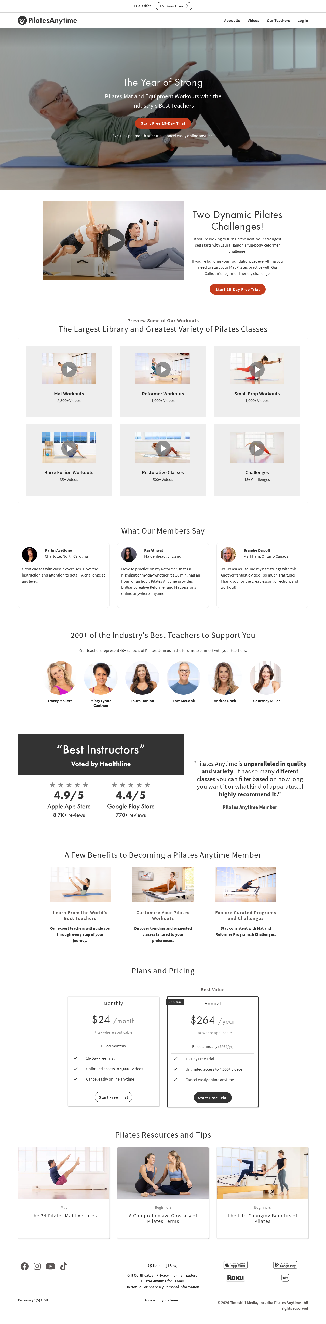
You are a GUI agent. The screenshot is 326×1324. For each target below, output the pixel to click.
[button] (113, 240)
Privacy (162, 1275)
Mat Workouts (69, 393)
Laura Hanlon (142, 700)
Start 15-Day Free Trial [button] (237, 289)
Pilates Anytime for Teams (162, 1280)
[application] (113, 240)
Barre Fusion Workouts (68, 472)
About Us (232, 20)
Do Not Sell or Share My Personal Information (162, 1286)
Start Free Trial (113, 1097)
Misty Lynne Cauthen (101, 703)
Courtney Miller (266, 700)
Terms (177, 1275)
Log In (302, 20)
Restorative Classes (163, 472)
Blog (173, 1265)
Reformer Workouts (163, 393)
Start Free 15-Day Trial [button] (163, 123)
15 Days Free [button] (172, 6)
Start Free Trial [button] (213, 1097)
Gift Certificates (140, 1275)
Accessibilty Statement (163, 1300)
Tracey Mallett (59, 700)
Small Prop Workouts (257, 393)
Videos (253, 20)
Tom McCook (184, 700)
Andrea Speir (225, 700)
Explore (191, 1275)
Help (156, 1265)
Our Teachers (278, 20)
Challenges (257, 472)
